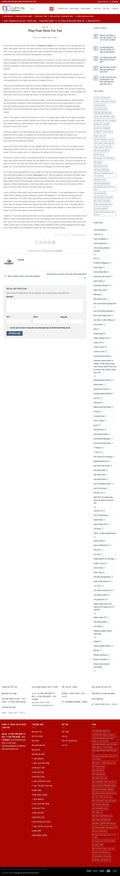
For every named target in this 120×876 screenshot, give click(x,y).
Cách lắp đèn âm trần (100, 109)
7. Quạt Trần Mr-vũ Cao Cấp (14, 21)
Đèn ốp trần (97, 201)
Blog (95, 329)
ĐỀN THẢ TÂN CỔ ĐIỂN (99, 849)
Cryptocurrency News (102, 356)
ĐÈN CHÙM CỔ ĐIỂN (98, 767)
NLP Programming (100, 515)
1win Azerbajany (100, 230)
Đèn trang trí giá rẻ (99, 179)
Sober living (98, 572)
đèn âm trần (107, 856)
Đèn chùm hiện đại (38, 745)
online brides (98, 520)
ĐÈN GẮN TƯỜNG (110, 786)
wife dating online (100, 622)
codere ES (112, 101)
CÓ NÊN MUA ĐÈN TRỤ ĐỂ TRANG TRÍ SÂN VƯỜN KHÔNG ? (107, 49)
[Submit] (52, 9)
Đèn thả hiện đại (99, 154)
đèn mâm (95, 852)
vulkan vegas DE (109, 143)
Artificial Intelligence (101, 263)
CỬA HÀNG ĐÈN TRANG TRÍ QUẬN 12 (103, 735)
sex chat (97, 554)
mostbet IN (106, 128)
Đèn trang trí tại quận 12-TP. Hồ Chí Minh (104, 188)
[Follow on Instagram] (112, 2)
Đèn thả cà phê (37, 736)
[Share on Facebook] (37, 242)
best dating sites (100, 299)
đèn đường (106, 201)
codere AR (104, 101)
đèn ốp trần (95, 860)
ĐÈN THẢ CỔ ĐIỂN (97, 801)
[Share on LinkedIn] (54, 242)
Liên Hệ (115, 9)
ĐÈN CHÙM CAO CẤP (109, 763)
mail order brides (100, 479)
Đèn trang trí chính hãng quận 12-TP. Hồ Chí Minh (104, 175)
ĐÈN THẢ (95, 797)
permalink (59, 251)
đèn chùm (111, 849)
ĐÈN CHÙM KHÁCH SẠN (99, 778)
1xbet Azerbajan (100, 239)
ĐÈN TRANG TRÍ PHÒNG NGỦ (101, 820)
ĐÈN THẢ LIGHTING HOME (100, 805)
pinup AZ (102, 136)
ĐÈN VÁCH (95, 823)
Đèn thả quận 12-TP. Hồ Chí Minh (104, 158)
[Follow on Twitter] (115, 2)
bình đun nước (105, 98)
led (113, 117)
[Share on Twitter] (41, 242)
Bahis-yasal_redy (100, 290)
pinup (96, 136)
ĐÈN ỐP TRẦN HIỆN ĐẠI (108, 823)
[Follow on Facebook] (110, 2)
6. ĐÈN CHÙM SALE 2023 (84, 16)
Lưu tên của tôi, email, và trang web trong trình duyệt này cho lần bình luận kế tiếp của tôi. (40, 328)
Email (35, 317)
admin (55, 37)
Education (97, 402)
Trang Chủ (63, 9)
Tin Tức (106, 9)
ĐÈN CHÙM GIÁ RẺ (97, 770)
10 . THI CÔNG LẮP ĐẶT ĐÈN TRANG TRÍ (69, 21)
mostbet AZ (97, 128)
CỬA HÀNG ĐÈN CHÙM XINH (102, 113)
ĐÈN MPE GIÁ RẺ (111, 793)
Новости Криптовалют (102, 646)
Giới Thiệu (74, 9)
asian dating (98, 267)
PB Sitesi (97, 529)
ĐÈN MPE (110, 789)
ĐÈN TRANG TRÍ (97, 812)
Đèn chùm (109, 147)
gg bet (96, 425)
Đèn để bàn (36, 750)
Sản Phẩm (85, 9)
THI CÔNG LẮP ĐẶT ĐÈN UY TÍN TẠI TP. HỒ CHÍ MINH (104, 758)
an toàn (96, 98)
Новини (96, 641)
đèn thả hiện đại (104, 852)
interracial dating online (102, 443)
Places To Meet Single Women (105, 533)
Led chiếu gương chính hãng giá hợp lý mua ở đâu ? (108, 59)
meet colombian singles (102, 484)
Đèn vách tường (98, 197)
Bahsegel (97, 294)
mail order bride (99, 475)
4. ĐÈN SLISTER (54, 16)
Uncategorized (99, 599)
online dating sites (100, 524)
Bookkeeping (98, 333)
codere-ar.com (99, 351)
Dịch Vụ (97, 9)
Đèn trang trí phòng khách (102, 183)
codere (96, 101)
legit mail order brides (102, 466)
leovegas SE (97, 124)
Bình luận (10, 297)
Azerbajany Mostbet (101, 285)
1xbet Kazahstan (100, 243)
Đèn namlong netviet (98, 827)
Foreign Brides (99, 416)
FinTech (96, 411)
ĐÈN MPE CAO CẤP (98, 793)
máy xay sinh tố (107, 132)
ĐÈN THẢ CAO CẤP (106, 797)
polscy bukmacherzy (101, 545)
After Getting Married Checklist (102, 249)
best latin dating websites (103, 311)
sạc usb (111, 139)
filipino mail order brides (102, 407)
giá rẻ (96, 117)
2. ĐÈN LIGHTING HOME (23, 16)
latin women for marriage (103, 457)
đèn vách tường (96, 856)
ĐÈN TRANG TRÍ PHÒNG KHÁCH (102, 816)
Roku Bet (97, 550)
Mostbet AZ (98, 493)
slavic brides (98, 568)
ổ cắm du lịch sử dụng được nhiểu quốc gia (104, 213)
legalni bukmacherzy (101, 461)
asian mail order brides (102, 276)
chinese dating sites (101, 338)
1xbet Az (97, 234)
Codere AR (98, 342)
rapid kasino (38, 175)
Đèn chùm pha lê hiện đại (101, 151)
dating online (98, 384)
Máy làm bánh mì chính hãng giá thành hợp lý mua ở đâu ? (108, 69)
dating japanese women (102, 380)
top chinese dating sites (102, 590)
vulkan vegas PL (99, 147)
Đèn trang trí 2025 (112, 827)
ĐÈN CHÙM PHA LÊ (110, 782)
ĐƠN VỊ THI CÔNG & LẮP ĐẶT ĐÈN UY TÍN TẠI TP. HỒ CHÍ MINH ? (108, 38)
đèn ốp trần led (105, 860)
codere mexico (99, 347)
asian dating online (100, 272)
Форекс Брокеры (100, 655)
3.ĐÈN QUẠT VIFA (40, 16)
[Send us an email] (117, 2)
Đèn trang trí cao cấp (100, 166)
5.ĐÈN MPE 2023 (67, 16)
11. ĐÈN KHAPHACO (93, 21)
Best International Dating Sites (105, 303)
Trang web (63, 317)
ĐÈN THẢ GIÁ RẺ (110, 801)
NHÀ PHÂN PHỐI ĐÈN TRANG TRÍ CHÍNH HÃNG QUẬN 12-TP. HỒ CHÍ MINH (104, 746)
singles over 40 (99, 563)
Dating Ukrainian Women (102, 394)
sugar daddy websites (102, 581)
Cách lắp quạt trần (99, 105)
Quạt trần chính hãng (100, 139)
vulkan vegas (98, 143)
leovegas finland (99, 470)
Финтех (96, 650)
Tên (8, 317)
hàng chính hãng (105, 117)
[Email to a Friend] (45, 242)
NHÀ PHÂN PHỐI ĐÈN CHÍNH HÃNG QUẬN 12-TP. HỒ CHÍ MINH (103, 740)
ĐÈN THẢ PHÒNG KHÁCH (100, 808)
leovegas (112, 120)
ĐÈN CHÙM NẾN (97, 782)
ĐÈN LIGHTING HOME (98, 789)
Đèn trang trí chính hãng (101, 170)
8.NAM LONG (31, 21)
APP (95, 258)
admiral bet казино (45, 46)
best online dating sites (102, 315)
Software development (102, 577)
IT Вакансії (98, 448)
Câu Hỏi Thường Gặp (69, 741)
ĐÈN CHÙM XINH (97, 786)
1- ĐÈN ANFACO (7, 16)
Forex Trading (99, 420)
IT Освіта (97, 452)
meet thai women (100, 488)
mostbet (106, 124)
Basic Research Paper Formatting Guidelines (23, 276)
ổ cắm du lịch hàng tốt (100, 208)
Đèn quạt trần (37, 732)
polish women (98, 541)
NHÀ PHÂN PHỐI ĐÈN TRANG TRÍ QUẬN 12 (104, 752)
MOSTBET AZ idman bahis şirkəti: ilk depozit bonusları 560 (104, 500)
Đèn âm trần (109, 197)
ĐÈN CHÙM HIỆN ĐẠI (98, 774)
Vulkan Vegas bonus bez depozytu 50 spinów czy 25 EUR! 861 (104, 607)
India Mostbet (99, 429)
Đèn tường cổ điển (97, 845)
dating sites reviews (101, 389)
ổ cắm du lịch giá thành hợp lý (103, 204)
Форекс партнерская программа (101, 665)
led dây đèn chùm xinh (101, 120)
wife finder (97, 626)
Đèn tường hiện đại (99, 193)
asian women (98, 281)
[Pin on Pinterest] (49, 242)
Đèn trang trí (97, 162)
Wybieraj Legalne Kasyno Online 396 (103, 632)
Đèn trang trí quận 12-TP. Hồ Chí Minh (103, 841)
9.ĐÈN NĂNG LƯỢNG (46, 21)
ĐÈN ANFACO (96, 763)
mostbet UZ (98, 511)
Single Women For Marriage (104, 559)
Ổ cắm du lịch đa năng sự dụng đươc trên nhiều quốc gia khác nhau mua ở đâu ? (108, 80)
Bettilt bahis (98, 324)
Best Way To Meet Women (103, 320)
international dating (101, 434)
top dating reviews (100, 595)
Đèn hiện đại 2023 (38, 754)
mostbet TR (97, 132)
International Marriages (102, 439)
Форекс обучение (100, 659)
